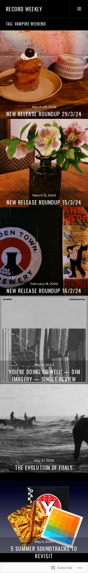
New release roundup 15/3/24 (44, 202)
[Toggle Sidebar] (79, 9)
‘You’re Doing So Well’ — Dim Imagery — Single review (44, 375)
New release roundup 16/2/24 (44, 290)
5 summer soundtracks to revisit (44, 552)
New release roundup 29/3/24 (43, 114)
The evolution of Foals (44, 467)
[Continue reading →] (44, 74)
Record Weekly (24, 9)
